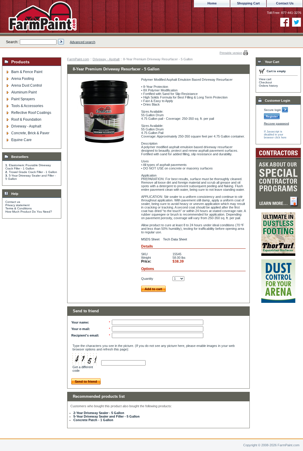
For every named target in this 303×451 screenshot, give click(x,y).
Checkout (265, 82)
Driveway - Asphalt (106, 59)
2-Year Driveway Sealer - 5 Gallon (98, 413)
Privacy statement (17, 205)
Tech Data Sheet (175, 239)
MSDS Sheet (150, 239)
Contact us (12, 201)
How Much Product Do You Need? (28, 211)
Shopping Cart (248, 3)
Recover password (276, 123)
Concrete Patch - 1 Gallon (93, 420)
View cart (265, 79)
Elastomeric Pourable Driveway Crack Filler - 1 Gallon (28, 167)
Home (212, 3)
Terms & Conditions (18, 208)
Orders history (268, 85)
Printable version (231, 52)
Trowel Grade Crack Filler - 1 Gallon (33, 172)
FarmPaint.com (78, 59)
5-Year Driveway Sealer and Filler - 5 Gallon (106, 416)
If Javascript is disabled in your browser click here (275, 134)
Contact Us (285, 3)
